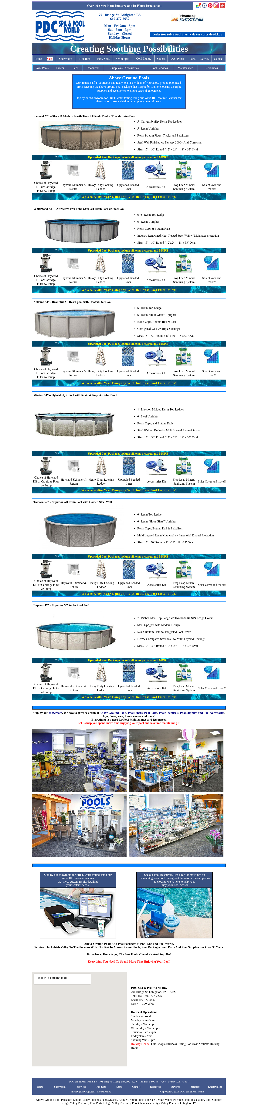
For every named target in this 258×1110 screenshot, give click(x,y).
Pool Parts (150, 712)
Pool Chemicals (168, 712)
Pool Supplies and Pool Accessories (202, 712)
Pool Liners (135, 712)
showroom (55, 712)
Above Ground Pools (113, 712)
